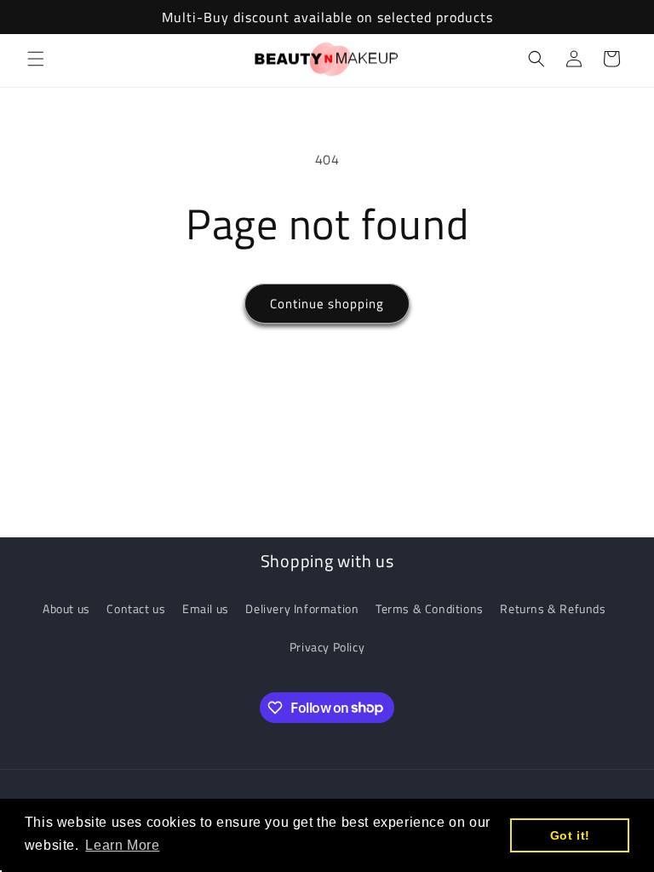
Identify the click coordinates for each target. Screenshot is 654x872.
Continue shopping (327, 303)
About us (66, 608)
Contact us (135, 608)
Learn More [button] (122, 845)
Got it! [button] (570, 835)
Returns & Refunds (552, 608)
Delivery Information (302, 608)
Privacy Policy (327, 647)
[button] (35, 58)
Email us (205, 608)
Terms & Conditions (430, 608)
